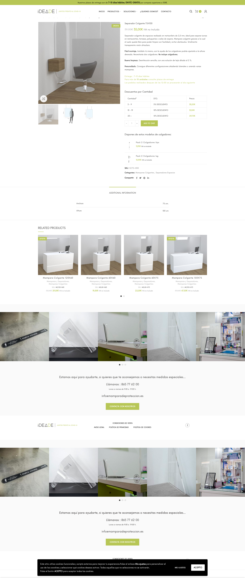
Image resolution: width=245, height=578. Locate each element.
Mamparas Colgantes (145, 173)
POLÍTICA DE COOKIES (142, 427)
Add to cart (149, 123)
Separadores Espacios (165, 173)
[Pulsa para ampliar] (43, 98)
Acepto (198, 567)
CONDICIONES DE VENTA (123, 423)
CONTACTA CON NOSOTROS (122, 406)
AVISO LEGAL (99, 427)
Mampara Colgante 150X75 (187, 277)
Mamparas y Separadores (58, 281)
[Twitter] (140, 178)
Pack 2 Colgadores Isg (147, 156)
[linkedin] (148, 178)
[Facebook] (136, 178)
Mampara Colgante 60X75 (144, 277)
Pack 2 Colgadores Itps (147, 142)
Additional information (122, 192)
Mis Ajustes (180, 568)
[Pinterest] (144, 178)
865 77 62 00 (130, 384)
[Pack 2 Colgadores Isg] (129, 159)
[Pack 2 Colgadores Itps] (129, 145)
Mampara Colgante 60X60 (101, 277)
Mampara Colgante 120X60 (58, 277)
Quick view (76, 239)
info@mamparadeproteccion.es (122, 396)
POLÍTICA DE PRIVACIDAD (119, 427)
